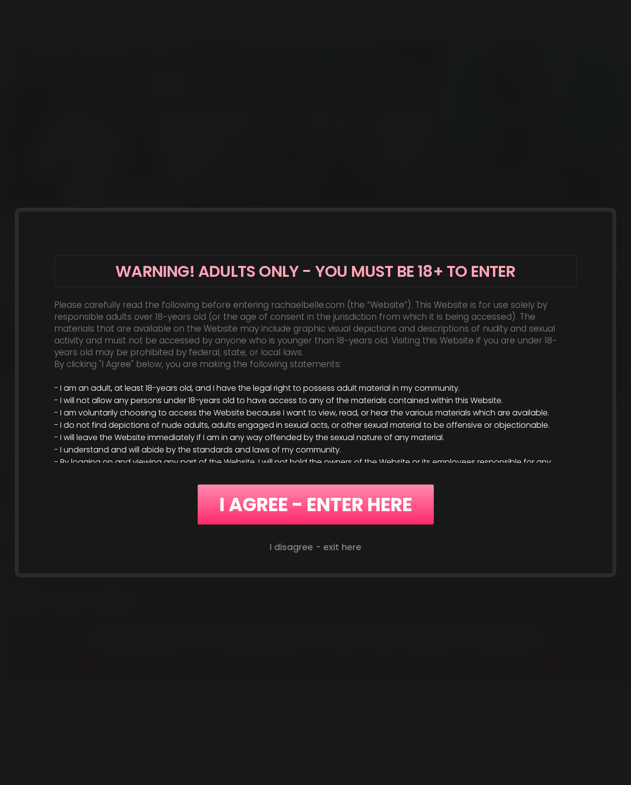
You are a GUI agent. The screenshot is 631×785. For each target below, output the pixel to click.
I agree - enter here (315, 504)
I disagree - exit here (315, 547)
